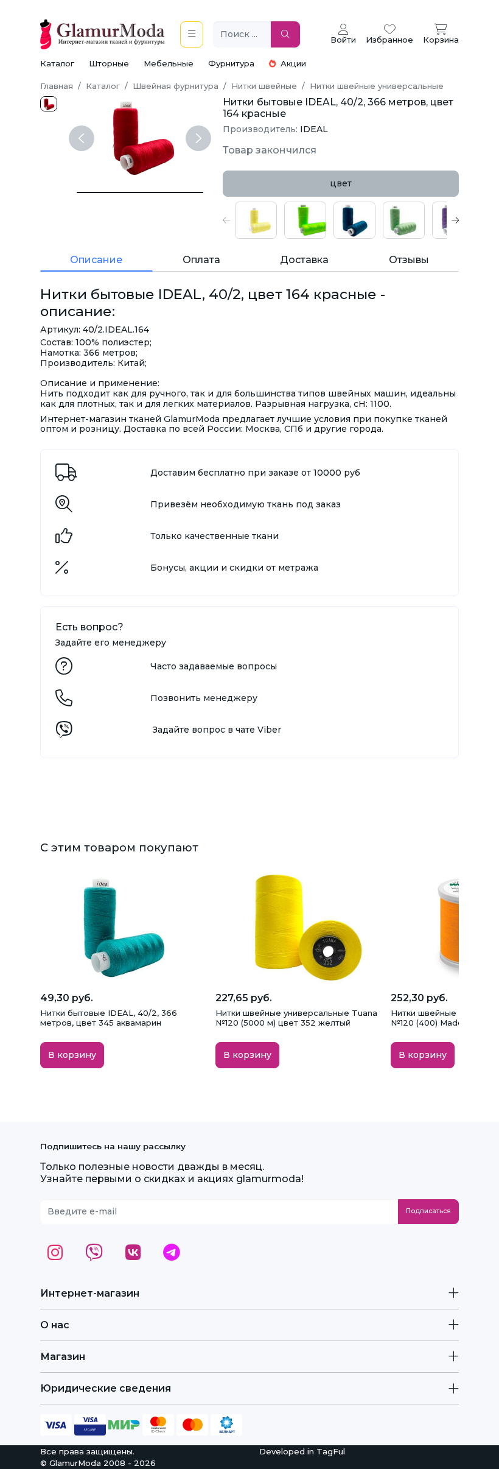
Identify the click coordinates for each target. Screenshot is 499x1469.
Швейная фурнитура (175, 86)
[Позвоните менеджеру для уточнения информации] (63, 701)
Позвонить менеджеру (203, 697)
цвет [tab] (341, 183)
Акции (292, 63)
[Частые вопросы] (63, 669)
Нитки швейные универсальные (377, 86)
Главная (56, 86)
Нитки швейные (264, 86)
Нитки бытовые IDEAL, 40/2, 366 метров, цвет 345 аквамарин (108, 1017)
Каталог (57, 63)
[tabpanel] (341, 220)
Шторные (109, 63)
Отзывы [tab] (409, 260)
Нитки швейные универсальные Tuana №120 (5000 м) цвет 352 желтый (296, 1017)
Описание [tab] (96, 260)
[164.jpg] (48, 103)
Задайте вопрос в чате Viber (217, 729)
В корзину (72, 1054)
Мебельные (169, 63)
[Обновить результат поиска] (285, 34)
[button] (226, 220)
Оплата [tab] (201, 260)
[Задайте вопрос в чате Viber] (63, 732)
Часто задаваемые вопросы (213, 666)
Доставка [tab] (304, 260)
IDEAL (314, 129)
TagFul (330, 1451)
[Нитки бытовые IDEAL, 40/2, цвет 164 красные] (140, 192)
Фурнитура (231, 63)
